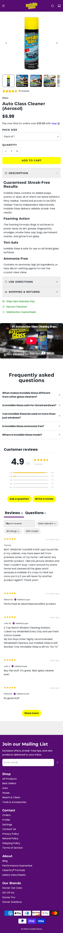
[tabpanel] (31, 620)
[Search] (52, 5)
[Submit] (57, 762)
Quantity (9, 144)
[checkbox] (32, 531)
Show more (31, 713)
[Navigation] (3, 5)
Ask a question (19, 499)
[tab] (35, 513)
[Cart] (59, 5)
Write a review (44, 499)
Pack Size (9, 129)
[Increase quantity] (17, 151)
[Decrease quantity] (5, 151)
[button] (6, 43)
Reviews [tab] (14, 512)
